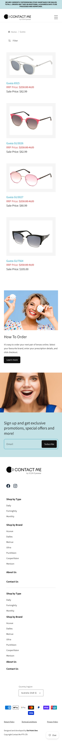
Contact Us (12, 581)
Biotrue (9, 542)
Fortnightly (11, 510)
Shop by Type (13, 499)
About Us (11, 572)
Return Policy (9, 721)
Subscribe (49, 444)
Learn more (12, 359)
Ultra (8, 547)
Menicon (10, 563)
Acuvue (9, 531)
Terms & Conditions (29, 721)
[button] (55, 17)
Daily (8, 505)
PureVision (11, 552)
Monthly (10, 516)
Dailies (9, 536)
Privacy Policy (52, 721)
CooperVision (12, 558)
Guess (22, 32)
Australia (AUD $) (29, 692)
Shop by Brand (14, 525)
